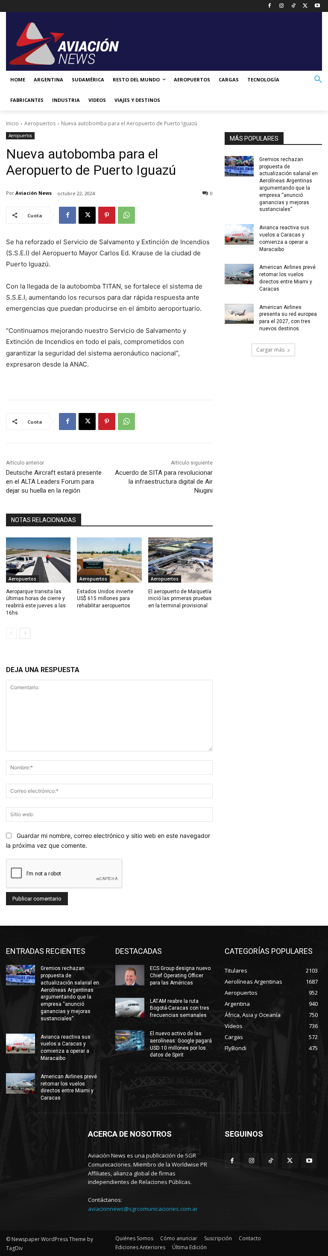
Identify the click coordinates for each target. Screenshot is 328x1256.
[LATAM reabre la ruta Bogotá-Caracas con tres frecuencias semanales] (129, 1008)
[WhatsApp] (126, 215)
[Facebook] (270, 6)
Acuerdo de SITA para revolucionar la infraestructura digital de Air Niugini (164, 481)
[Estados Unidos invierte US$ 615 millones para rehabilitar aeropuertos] (109, 560)
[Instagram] (282, 6)
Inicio (12, 123)
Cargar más (270, 349)
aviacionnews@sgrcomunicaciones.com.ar (143, 1209)
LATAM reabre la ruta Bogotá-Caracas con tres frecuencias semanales (179, 1008)
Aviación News (33, 193)
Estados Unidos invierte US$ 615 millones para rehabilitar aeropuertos (105, 599)
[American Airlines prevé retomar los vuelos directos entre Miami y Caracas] (239, 274)
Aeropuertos (40, 123)
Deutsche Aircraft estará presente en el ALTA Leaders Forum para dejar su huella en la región (54, 481)
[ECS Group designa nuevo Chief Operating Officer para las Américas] (129, 975)
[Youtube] (317, 6)
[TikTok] (294, 6)
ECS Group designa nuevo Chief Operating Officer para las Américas (180, 975)
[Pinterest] (106, 215)
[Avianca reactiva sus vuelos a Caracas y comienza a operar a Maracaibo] (239, 234)
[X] (305, 6)
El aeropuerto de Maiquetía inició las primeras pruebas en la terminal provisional (180, 599)
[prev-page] (11, 633)
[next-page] (25, 633)
